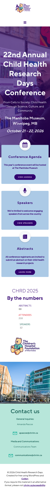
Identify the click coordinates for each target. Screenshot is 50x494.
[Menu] (25, 22)
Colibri (24, 478)
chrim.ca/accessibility (34, 485)
